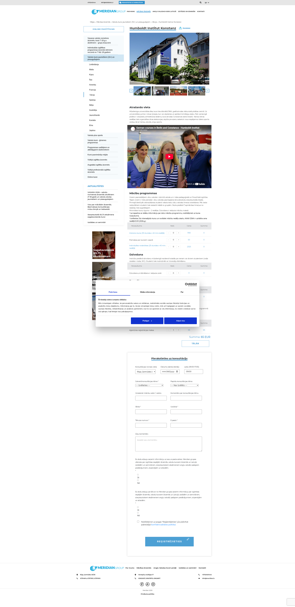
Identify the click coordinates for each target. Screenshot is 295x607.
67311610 (97, 578)
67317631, (90, 578)
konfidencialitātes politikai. (163, 525)
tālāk (195, 343)
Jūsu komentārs (141, 434)
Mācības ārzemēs (144, 11)
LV (206, 3)
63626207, (142, 578)
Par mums (131, 11)
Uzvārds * (174, 407)
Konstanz (186, 28)
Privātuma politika (147, 594)
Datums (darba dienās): (170, 367)
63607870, (150, 578)
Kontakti (201, 11)
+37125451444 (91, 2)
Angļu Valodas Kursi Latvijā (164, 11)
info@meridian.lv (107, 2)
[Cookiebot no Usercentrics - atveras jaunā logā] (187, 284)
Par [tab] (182, 292)
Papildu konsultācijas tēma (181, 381)
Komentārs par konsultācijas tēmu (184, 393)
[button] (131, 90)
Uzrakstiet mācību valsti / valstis (148, 393)
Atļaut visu (180, 321)
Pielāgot (146, 321)
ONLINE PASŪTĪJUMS (104, 29)
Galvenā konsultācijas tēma (146, 381)
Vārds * (138, 407)
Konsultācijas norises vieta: (146, 367)
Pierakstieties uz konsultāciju (132, 2)
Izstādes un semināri (186, 11)
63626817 (157, 578)
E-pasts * (174, 420)
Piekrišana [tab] (113, 292)
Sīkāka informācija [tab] (147, 292)
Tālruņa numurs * (142, 420)
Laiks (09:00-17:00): (191, 367)
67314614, (83, 578)
